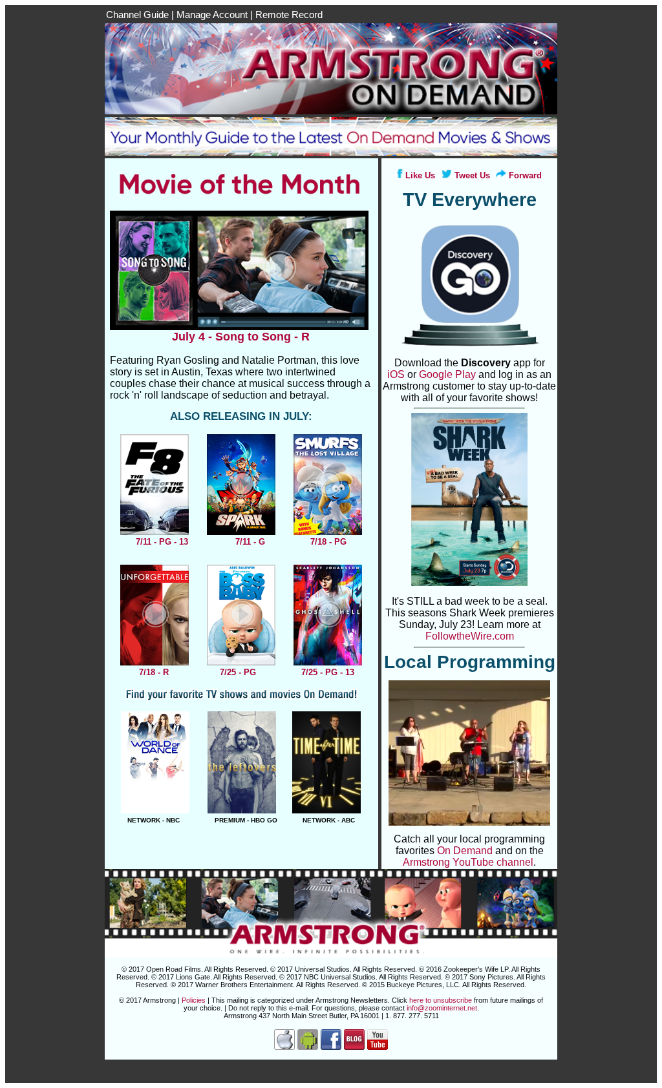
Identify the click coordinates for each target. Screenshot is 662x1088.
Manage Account (212, 14)
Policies (194, 1000)
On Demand (465, 850)
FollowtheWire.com (469, 636)
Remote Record (289, 14)
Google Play (447, 374)
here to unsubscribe (440, 1000)
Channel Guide (137, 14)
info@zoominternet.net (442, 1008)
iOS (396, 374)
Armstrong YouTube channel (468, 862)
